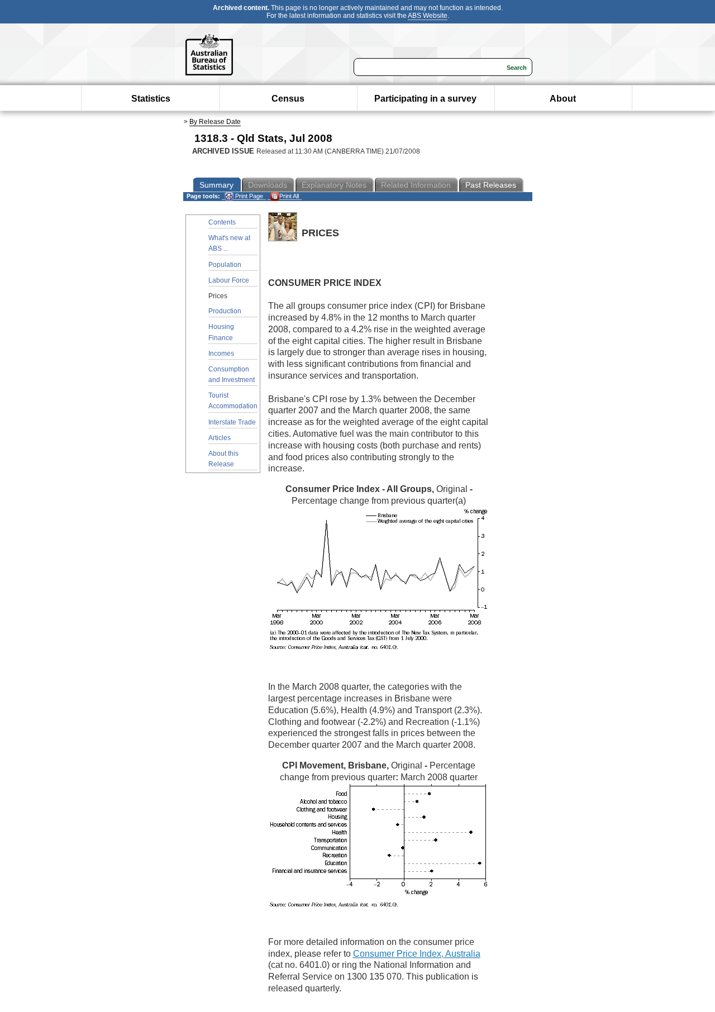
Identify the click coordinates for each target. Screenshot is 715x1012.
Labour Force (228, 280)
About (563, 98)
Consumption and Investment (231, 374)
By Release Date (215, 122)
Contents (222, 222)
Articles (219, 438)
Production (224, 311)
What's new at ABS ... (229, 243)
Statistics (150, 98)
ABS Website (427, 16)
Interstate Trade (232, 422)
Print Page (248, 196)
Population (224, 265)
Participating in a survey (425, 98)
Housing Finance (221, 332)
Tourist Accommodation (233, 401)
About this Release (223, 459)
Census (287, 98)
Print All (289, 196)
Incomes (221, 353)
